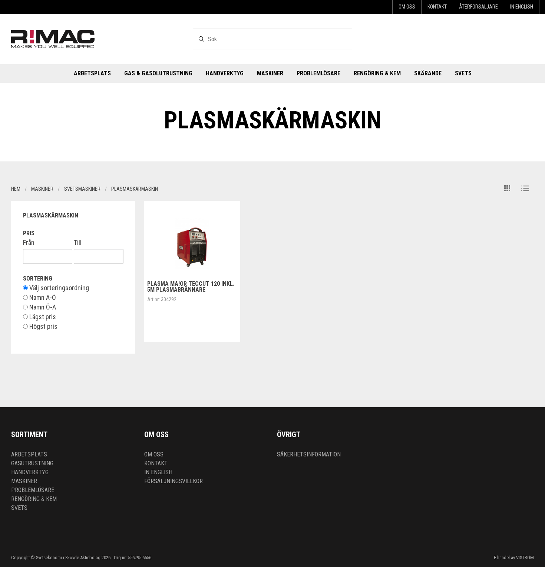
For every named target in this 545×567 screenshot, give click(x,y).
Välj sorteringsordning (58, 288)
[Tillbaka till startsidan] (53, 39)
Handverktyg (225, 73)
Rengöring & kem (377, 73)
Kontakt (437, 7)
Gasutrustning (32, 463)
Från (28, 242)
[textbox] (272, 39)
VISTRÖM (525, 557)
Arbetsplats (92, 73)
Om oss (407, 7)
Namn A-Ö (42, 297)
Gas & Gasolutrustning (158, 73)
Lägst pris (42, 317)
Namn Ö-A (42, 307)
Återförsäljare (478, 7)
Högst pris (42, 326)
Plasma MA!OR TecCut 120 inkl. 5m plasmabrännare (190, 286)
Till (78, 242)
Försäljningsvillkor (173, 481)
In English (521, 7)
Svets (463, 73)
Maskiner (270, 73)
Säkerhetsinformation (309, 454)
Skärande (428, 73)
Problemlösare (318, 73)
